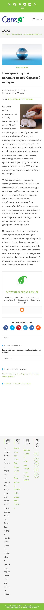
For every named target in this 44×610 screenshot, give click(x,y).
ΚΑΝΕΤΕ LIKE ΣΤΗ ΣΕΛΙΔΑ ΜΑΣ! (18, 384)
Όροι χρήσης (17, 482)
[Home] (3, 34)
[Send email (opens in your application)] (22, 7)
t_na (10, 99)
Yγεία (22, 93)
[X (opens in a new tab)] (9, 4)
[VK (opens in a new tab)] (24, 4)
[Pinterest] (36, 470)
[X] (36, 454)
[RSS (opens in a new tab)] (34, 4)
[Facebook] (36, 459)
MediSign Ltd (26, 606)
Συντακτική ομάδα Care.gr (16, 90)
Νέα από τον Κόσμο (23, 99)
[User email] (22, 310)
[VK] (36, 475)
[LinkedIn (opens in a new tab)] (29, 4)
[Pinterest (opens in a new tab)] (19, 4)
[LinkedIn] (36, 464)
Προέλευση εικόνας (22, 67)
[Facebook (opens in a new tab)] (14, 4)
